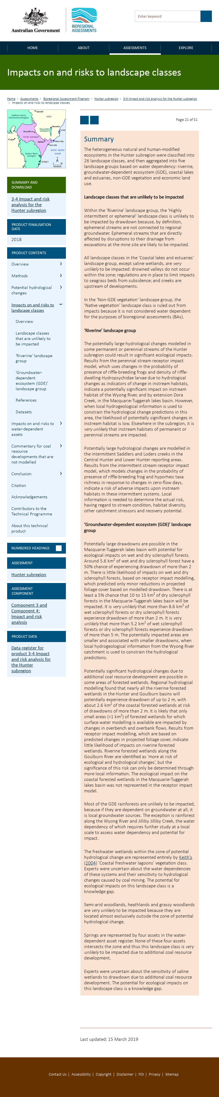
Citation (18, 485)
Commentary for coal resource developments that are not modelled (32, 454)
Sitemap (172, 1074)
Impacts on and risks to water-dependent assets (32, 429)
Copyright (103, 1074)
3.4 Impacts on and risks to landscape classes (61, 304)
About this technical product (29, 529)
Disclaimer (125, 1074)
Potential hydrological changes (31, 290)
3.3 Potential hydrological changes (61, 287)
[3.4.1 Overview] (94, 120)
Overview (20, 264)
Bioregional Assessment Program (66, 99)
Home (32, 47)
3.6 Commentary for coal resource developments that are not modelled (61, 446)
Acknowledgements (29, 497)
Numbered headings (30, 548)
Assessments (134, 47)
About (84, 47)
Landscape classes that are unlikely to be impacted (33, 339)
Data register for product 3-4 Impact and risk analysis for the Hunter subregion (31, 659)
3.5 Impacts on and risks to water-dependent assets (61, 423)
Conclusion (21, 474)
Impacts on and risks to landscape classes (32, 307)
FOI (141, 1074)
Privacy (154, 1074)
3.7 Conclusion (61, 473)
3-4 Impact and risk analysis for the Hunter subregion (160, 99)
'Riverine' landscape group (34, 359)
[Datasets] (84, 120)
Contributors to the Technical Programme (31, 512)
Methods (19, 276)
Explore (186, 47)
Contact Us (57, 1074)
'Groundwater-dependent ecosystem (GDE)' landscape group (32, 381)
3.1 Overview (61, 264)
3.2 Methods (61, 275)
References (26, 400)
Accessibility (81, 1074)
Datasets (24, 412)
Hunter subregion (106, 99)
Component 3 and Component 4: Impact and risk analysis (29, 613)
